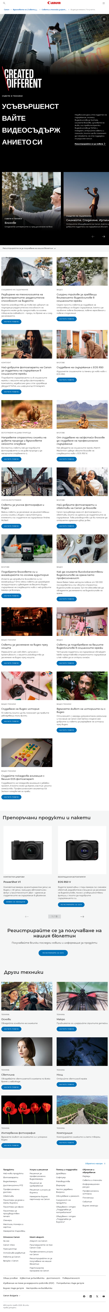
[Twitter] (97, 1296)
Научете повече (11, 322)
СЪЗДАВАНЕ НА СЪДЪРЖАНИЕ (14, 290)
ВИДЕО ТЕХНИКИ (8, 640)
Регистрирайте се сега (71, 905)
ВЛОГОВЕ (61, 363)
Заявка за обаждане (15, 902)
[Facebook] (84, 1296)
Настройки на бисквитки (39, 1288)
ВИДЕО (60, 290)
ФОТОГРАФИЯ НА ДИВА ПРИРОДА (16, 433)
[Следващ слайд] (103, 236)
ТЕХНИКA (5, 1014)
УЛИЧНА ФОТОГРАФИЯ (11, 500)
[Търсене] (4, 3)
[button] (27, 916)
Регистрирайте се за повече (90, 144)
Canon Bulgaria (10, 1295)
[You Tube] (104, 1296)
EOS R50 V (64, 882)
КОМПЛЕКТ (6, 363)
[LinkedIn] (91, 1296)
